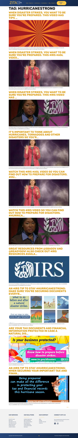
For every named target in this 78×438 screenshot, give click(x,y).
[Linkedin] (55, 423)
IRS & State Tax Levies (12, 423)
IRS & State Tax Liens (12, 421)
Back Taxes (11, 420)
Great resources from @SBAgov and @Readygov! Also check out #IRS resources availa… (36, 251)
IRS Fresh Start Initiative (28, 421)
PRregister (60, 435)
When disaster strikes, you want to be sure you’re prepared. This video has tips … (37, 15)
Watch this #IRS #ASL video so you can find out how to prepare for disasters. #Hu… (38, 174)
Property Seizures (12, 425)
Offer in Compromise (27, 420)
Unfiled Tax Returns (12, 426)
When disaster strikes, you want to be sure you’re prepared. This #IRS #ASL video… (37, 55)
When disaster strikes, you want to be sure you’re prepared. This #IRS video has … (37, 95)
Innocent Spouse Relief (28, 425)
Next (68, 407)
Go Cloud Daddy (66, 435)
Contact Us (53, 3)
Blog (49, 3)
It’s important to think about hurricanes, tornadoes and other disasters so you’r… (34, 134)
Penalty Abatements (27, 424)
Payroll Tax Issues (12, 419)
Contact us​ (41, 423)
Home (27, 3)
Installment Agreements (28, 419)
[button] (31, 3)
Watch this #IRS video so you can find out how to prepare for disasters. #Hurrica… (36, 213)
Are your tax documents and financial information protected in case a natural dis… (38, 331)
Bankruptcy (26, 426)
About (40, 419)
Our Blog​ (40, 420)
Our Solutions (44, 3)
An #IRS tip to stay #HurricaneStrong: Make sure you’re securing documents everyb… (37, 291)
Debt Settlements (27, 423)
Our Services (37, 3)
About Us (31, 3)
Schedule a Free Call (42, 421)
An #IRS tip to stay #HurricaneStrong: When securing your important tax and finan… (38, 370)
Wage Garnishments (12, 424)
